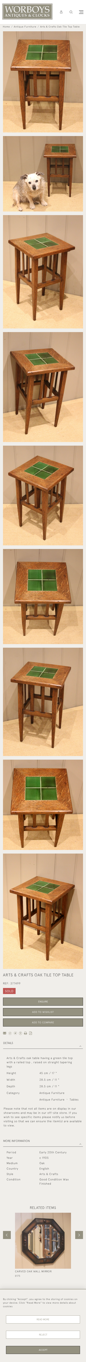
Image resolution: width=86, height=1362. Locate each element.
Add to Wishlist (43, 1012)
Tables (74, 1099)
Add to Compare (43, 1022)
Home (6, 26)
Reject (43, 1334)
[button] (71, 12)
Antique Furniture (25, 26)
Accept (43, 1350)
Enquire (43, 1001)
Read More (43, 1319)
